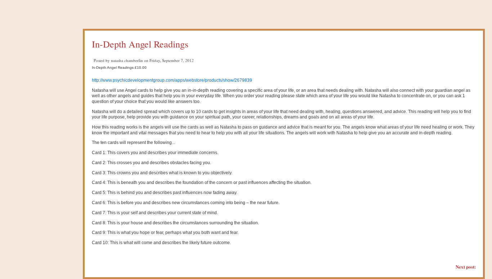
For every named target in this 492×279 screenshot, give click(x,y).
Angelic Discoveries (63, 16)
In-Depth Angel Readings (140, 44)
